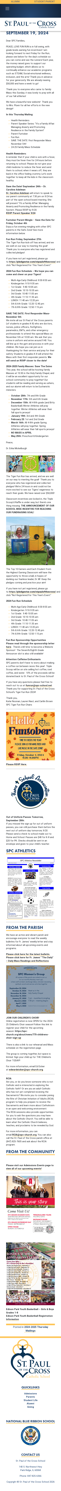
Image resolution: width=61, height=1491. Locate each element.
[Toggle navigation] (7, 8)
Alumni (15, 1)
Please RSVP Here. (16, 764)
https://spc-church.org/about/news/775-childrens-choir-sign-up (27, 1034)
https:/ (32, 262)
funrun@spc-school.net (39, 685)
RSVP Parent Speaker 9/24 (20, 213)
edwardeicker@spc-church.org (26, 1069)
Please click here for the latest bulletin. (28, 954)
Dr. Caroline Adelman (17, 193)
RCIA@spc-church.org (24, 1135)
